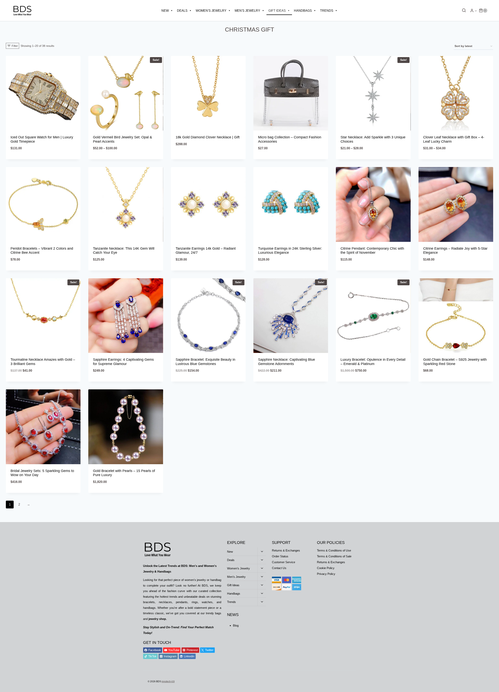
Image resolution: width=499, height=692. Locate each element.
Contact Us (279, 568)
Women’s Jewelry (238, 568)
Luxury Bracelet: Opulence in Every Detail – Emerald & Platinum (373, 362)
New (165, 10)
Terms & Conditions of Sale (334, 556)
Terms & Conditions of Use (334, 550)
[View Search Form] (463, 10)
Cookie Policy (325, 568)
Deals (182, 10)
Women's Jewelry (211, 10)
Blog (236, 625)
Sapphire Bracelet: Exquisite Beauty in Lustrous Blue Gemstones (205, 362)
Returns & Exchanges (286, 550)
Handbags (303, 10)
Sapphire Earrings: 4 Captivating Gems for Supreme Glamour (123, 362)
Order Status (280, 556)
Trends (326, 10)
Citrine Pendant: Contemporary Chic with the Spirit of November (372, 251)
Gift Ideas (277, 10)
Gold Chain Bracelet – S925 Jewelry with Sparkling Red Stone (455, 362)
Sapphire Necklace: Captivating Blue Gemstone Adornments (286, 362)
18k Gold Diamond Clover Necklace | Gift (208, 137)
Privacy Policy (326, 573)
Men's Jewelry (247, 10)
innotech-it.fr (168, 681)
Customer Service (283, 562)
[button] (475, 10)
